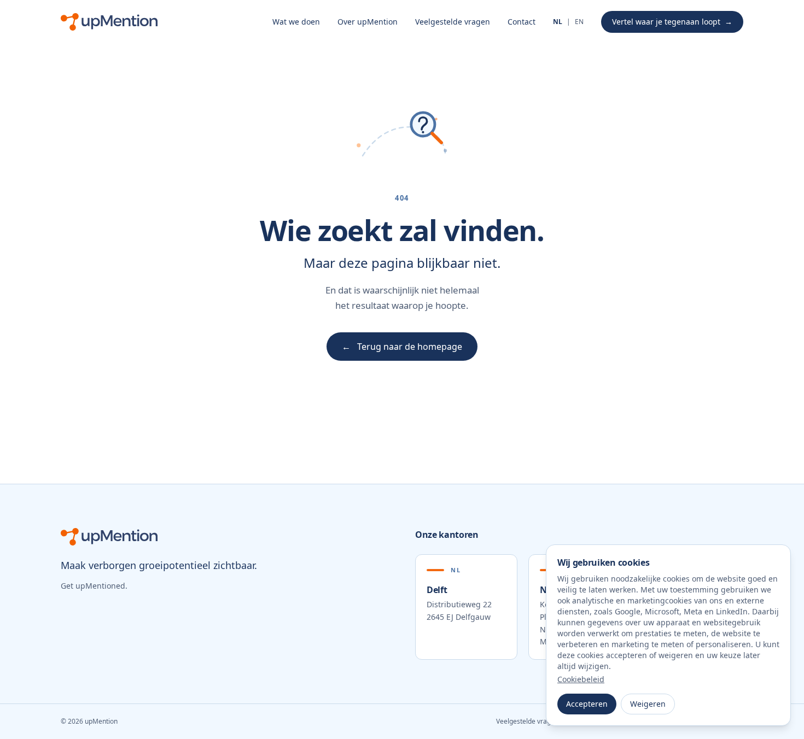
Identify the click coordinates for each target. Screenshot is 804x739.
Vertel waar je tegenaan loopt (672, 21)
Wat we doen (296, 21)
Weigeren (648, 704)
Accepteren (587, 704)
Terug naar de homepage (402, 347)
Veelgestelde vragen (452, 21)
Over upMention (367, 21)
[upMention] (109, 22)
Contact (521, 21)
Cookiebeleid (580, 679)
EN (579, 21)
